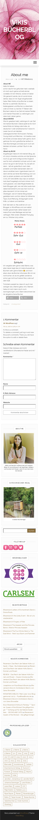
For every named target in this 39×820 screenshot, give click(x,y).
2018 (12, 757)
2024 (18, 761)
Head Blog (20, 816)
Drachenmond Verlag (12, 768)
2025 (24, 761)
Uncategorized (15, 304)
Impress (7, 775)
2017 (6, 757)
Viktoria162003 (27, 79)
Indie (14, 775)
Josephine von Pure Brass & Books (16, 685)
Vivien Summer (22, 801)
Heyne (28, 772)
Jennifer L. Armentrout (12, 779)
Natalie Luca (20, 790)
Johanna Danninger (11, 783)
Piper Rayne (8, 793)
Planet (18, 793)
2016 (31, 753)
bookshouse (18, 764)
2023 (12, 761)
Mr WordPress (8, 323)
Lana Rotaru (26, 783)
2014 (19, 753)
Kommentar (8, 357)
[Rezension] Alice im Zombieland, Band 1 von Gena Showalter (18, 688)
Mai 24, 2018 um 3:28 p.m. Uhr (11, 326)
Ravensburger (28, 793)
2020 (24, 757)
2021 (30, 757)
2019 (18, 757)
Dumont (26, 768)
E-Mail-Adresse (9, 393)
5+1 (14, 753)
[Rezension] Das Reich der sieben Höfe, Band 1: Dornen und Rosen (19, 668)
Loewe (17, 786)
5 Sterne (7, 753)
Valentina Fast (9, 801)
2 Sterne (7, 750)
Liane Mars (8, 786)
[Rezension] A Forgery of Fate (14, 622)
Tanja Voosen (16, 797)
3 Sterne (16, 750)
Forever (7, 772)
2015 (25, 753)
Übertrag (7, 804)
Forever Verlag (18, 772)
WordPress (24, 813)
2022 (6, 761)
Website (6, 402)
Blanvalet (7, 764)
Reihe (6, 797)
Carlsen (29, 764)
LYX (24, 786)
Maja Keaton (9, 790)
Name (5, 384)
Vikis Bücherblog (19, 30)
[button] (12, 298)
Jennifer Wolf (28, 779)
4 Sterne (25, 750)
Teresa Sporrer (29, 797)
